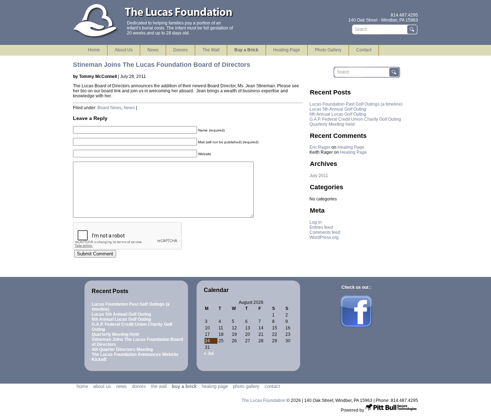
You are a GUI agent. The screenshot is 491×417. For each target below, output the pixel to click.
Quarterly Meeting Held (332, 124)
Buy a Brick (246, 49)
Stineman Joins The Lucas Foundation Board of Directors (161, 64)
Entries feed (321, 227)
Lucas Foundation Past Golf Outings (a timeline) (356, 104)
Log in (315, 222)
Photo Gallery (328, 49)
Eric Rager (319, 147)
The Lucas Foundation (264, 400)
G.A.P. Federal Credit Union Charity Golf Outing (355, 119)
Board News (109, 107)
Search (412, 29)
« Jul (209, 353)
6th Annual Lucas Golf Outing (337, 114)
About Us (124, 49)
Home (94, 49)
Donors (180, 49)
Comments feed (324, 232)
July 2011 (318, 175)
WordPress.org (324, 237)
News (153, 49)
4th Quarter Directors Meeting (122, 349)
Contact (363, 49)
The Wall (211, 49)
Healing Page (286, 49)
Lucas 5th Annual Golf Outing (337, 109)
